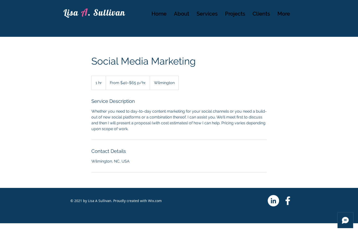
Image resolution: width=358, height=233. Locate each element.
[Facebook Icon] (287, 200)
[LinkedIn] (273, 200)
